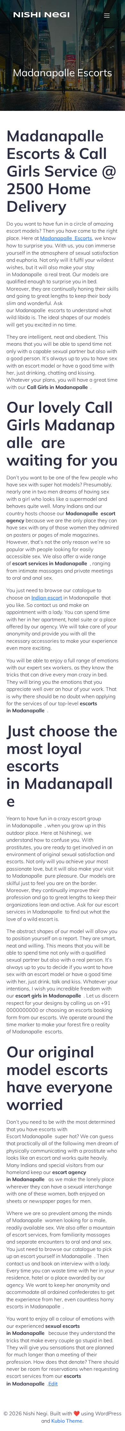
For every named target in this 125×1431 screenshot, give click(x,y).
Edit (53, 1383)
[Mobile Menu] (106, 15)
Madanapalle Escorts (66, 238)
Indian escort (46, 597)
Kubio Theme (66, 1421)
